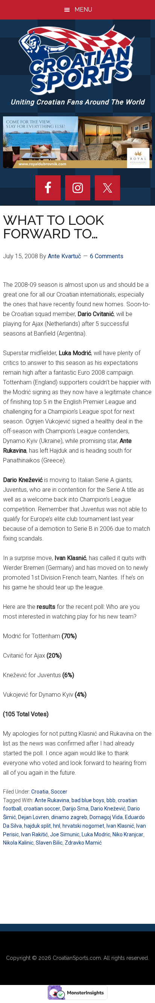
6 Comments (106, 256)
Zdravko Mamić (83, 843)
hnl (56, 826)
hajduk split (37, 826)
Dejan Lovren (33, 817)
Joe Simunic (64, 834)
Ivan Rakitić (34, 834)
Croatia (40, 792)
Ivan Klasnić (120, 826)
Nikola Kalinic (18, 843)
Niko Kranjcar (127, 834)
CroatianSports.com (77, 958)
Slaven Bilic (49, 843)
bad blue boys (87, 800)
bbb (110, 800)
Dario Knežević (108, 809)
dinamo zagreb (69, 817)
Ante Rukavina (52, 800)
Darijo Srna (75, 809)
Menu (83, 9)
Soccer (59, 792)
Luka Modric (96, 834)
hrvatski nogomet (83, 826)
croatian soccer (42, 809)
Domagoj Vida (106, 817)
